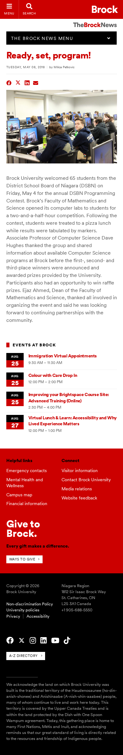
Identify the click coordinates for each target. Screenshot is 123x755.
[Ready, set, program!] (61, 162)
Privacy (13, 616)
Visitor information (80, 470)
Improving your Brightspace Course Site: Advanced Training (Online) (68, 397)
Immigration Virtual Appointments (62, 356)
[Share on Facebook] (9, 82)
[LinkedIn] (43, 640)
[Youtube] (55, 640)
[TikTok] (67, 640)
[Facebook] (10, 640)
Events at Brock (34, 345)
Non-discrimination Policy (29, 604)
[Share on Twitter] (18, 82)
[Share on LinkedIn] (27, 82)
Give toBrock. (23, 528)
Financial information (26, 503)
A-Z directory (23, 655)
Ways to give (22, 559)
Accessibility (38, 616)
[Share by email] (35, 82)
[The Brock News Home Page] (95, 20)
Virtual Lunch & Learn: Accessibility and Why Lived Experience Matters (72, 421)
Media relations (77, 489)
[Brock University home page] (104, 9)
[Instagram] (33, 640)
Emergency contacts (26, 470)
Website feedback (79, 498)
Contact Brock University (86, 479)
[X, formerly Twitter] (21, 640)
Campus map (19, 495)
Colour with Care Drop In (52, 375)
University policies (22, 610)
